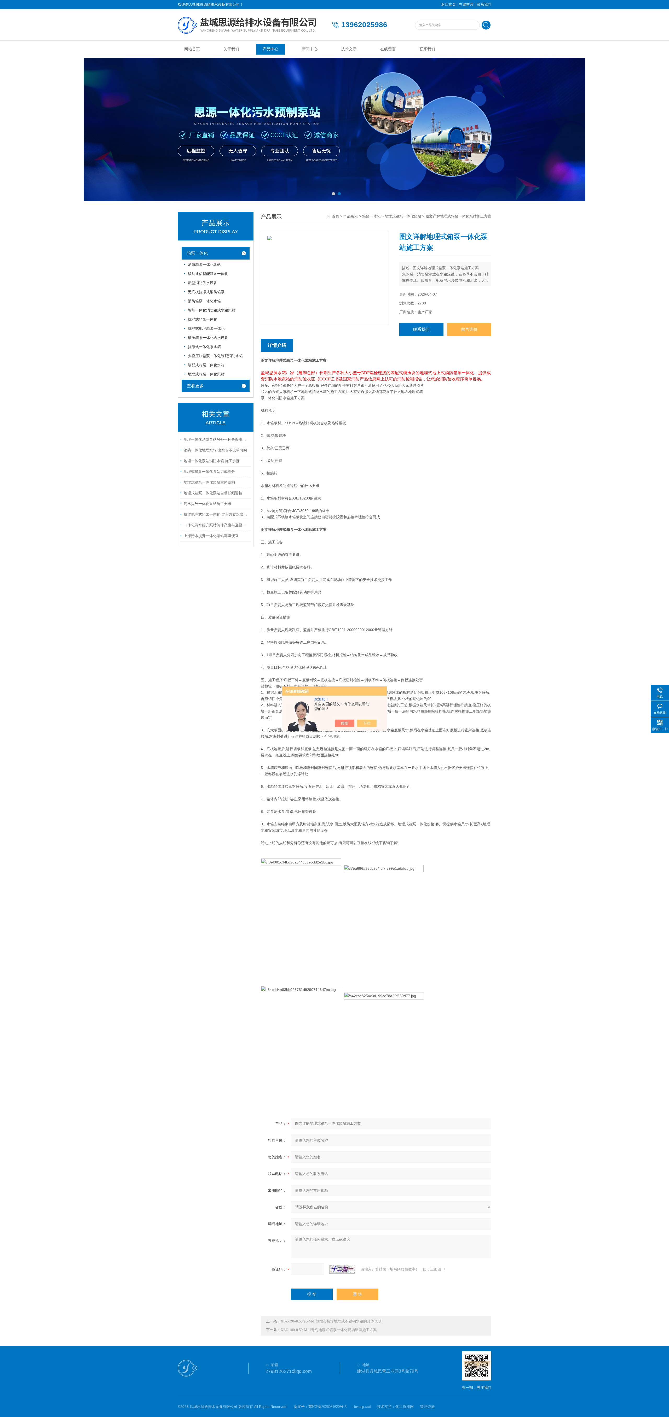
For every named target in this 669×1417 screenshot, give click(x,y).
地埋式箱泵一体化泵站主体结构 (209, 482)
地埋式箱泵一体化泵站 (206, 374)
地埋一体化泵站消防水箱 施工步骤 (212, 461)
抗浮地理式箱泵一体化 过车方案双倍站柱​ (216, 514)
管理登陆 (427, 1407)
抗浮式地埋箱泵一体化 (206, 329)
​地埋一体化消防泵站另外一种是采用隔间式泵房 (216, 440)
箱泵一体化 (197, 253)
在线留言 (466, 5)
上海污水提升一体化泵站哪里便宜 (211, 536)
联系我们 (484, 5)
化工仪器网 (404, 1407)
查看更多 (195, 386)
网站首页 (192, 49)
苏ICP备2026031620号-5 (327, 1407)
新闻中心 (310, 49)
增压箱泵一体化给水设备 (208, 338)
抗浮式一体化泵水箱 (204, 347)
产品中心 (270, 49)
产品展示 (350, 216)
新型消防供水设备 (202, 283)
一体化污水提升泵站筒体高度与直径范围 (216, 525)
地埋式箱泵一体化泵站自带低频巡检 (213, 493)
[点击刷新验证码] (342, 1269)
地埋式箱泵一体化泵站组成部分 (209, 472)
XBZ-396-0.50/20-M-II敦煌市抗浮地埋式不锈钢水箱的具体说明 (331, 1321)
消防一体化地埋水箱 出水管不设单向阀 (215, 450)
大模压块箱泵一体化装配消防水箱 (215, 356)
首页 (335, 216)
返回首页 (448, 5)
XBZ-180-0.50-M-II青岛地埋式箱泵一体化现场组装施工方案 (329, 1330)
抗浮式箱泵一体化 (202, 319)
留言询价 (469, 329)
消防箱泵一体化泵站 (204, 265)
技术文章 (349, 49)
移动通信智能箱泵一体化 (208, 274)
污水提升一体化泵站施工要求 (207, 504)
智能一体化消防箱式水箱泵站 (211, 310)
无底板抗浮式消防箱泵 (206, 292)
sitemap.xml (362, 1407)
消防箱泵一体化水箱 (204, 301)
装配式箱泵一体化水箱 (206, 365)
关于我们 (231, 49)
